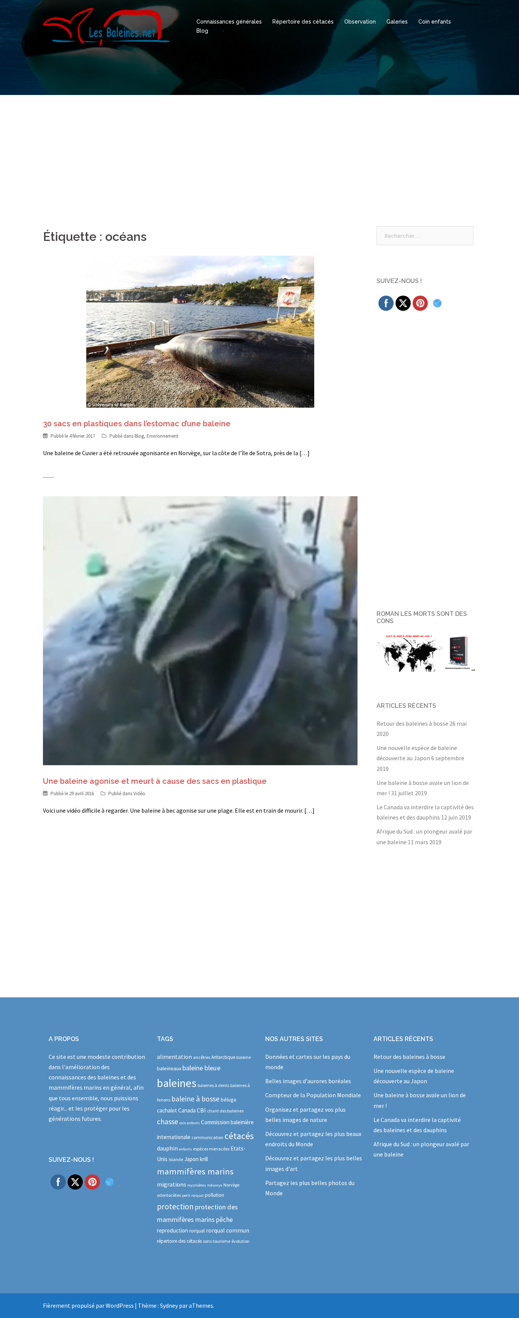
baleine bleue (201, 1067)
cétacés (239, 1135)
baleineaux (169, 1068)
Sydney (169, 1305)
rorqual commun (227, 1230)
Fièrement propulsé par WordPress (88, 1305)
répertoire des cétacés (179, 1241)
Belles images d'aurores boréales (308, 1081)
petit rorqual (193, 1195)
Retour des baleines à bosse (412, 723)
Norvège (231, 1185)
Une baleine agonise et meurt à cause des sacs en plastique (155, 781)
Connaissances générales (229, 22)
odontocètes (169, 1195)
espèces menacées (211, 1149)
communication (207, 1137)
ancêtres (201, 1057)
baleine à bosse (195, 1098)
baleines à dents (213, 1085)
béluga (228, 1099)
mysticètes (196, 1185)
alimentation (174, 1056)
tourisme (221, 1241)
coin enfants (189, 1122)
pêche (224, 1219)
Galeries (397, 22)
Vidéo (139, 793)
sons (207, 1241)
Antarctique (223, 1057)
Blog (202, 31)
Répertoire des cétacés (303, 22)
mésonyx (214, 1185)
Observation (360, 22)
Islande (176, 1159)
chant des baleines (225, 1111)
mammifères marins (195, 1171)
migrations (171, 1184)
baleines (176, 1083)
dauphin (167, 1148)
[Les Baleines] (106, 26)
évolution (240, 1241)
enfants (185, 1149)
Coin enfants (434, 22)
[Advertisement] (259, 152)
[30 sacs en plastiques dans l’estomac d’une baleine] (200, 331)
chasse (167, 1121)
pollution (214, 1195)
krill (204, 1159)
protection (175, 1206)
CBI (201, 1110)
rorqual (197, 1231)
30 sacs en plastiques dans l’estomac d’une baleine (137, 423)
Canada (187, 1110)
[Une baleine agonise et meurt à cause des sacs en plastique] (200, 630)
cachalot (167, 1110)
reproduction (172, 1230)
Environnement (162, 436)
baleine (243, 1057)
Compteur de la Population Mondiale (313, 1095)
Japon (191, 1159)
